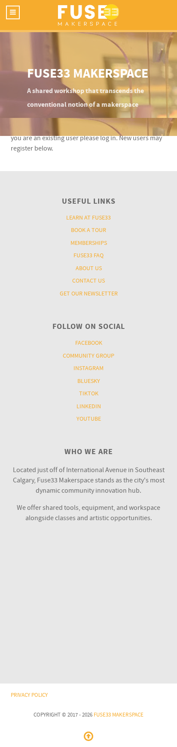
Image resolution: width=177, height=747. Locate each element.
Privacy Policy (29, 695)
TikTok (88, 393)
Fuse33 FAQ (88, 255)
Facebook (88, 342)
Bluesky (88, 381)
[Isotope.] (88, 15)
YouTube (88, 418)
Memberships (88, 243)
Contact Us (88, 280)
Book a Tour (88, 230)
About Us (89, 268)
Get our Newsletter (89, 293)
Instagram (88, 368)
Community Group (88, 355)
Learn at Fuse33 (88, 217)
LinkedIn (88, 406)
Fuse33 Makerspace (118, 715)
